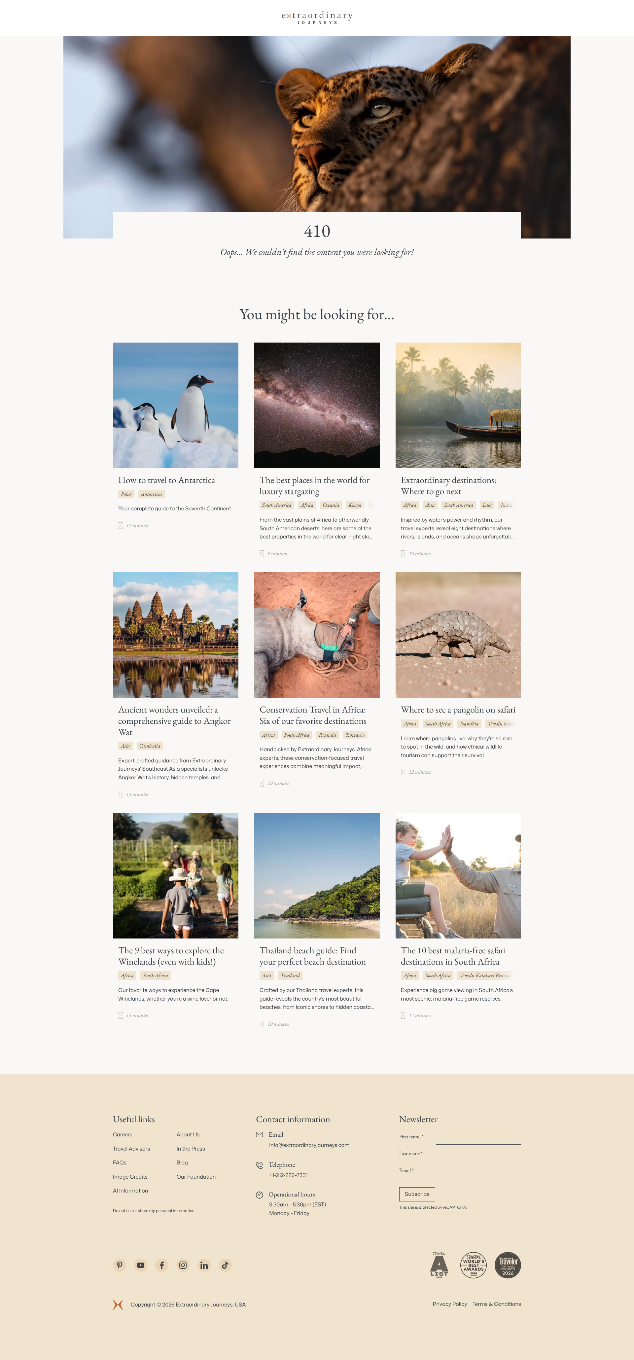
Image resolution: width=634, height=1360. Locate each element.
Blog (182, 1162)
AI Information (130, 1191)
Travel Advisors (131, 1149)
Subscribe (417, 1194)
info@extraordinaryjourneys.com (309, 1145)
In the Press (191, 1149)
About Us (188, 1134)
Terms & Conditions (497, 1304)
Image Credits (130, 1177)
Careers (122, 1134)
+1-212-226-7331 (288, 1175)
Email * (406, 1170)
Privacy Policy (450, 1304)
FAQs (119, 1162)
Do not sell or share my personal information (153, 1210)
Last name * (411, 1153)
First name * (411, 1136)
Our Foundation (196, 1177)
